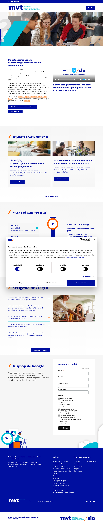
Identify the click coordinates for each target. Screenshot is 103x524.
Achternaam (62, 389)
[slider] (66, 79)
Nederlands (63, 422)
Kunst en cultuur (65, 407)
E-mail (61, 370)
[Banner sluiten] (94, 239)
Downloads (78, 471)
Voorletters (61, 377)
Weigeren (22, 283)
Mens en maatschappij (67, 415)
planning (27, 101)
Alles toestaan (81, 283)
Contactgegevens (89, 461)
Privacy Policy (48, 501)
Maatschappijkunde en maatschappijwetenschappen (67, 409)
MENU (90, 8)
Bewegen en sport (66, 398)
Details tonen (86, 276)
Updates (77, 461)
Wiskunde (63, 424)
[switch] (40, 269)
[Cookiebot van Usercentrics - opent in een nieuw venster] (81, 239)
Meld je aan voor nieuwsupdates (22, 107)
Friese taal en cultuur (67, 400)
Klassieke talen (65, 404)
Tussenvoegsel (63, 383)
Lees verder (17, 182)
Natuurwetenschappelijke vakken (70, 419)
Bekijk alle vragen (40, 350)
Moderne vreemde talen (67, 417)
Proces (76, 464)
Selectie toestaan (52, 283)
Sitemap (40, 501)
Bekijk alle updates (51, 196)
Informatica (63, 402)
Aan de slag (15, 111)
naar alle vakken (16, 1)
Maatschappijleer (65, 413)
